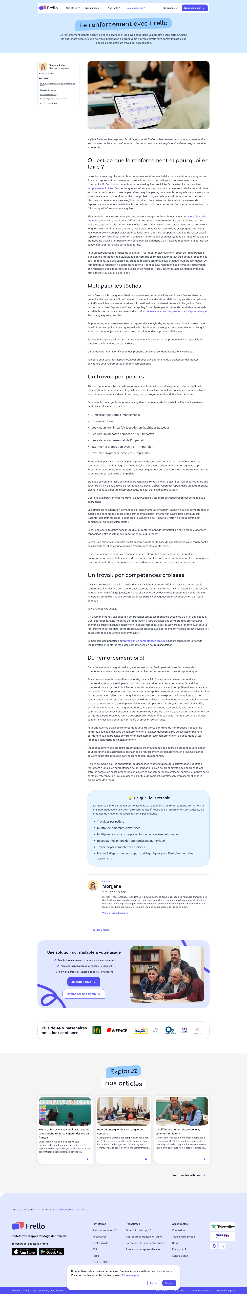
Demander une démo (81, 994)
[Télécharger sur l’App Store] (24, 1251)
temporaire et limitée (100, 188)
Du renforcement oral (48, 103)
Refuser (153, 1283)
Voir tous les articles (186, 1175)
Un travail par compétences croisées (54, 99)
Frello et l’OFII (101, 1262)
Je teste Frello (81, 982)
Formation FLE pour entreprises (145, 1243)
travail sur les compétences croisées (145, 641)
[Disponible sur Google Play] (51, 1251)
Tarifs (95, 1255)
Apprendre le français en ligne (144, 1236)
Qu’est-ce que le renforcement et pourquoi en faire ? (57, 84)
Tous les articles (100, 929)
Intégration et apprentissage (143, 1249)
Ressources (30, 1209)
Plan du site (162, 1290)
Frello (15, 1209)
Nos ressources (135, 7)
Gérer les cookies (200, 1290)
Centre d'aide (180, 1255)
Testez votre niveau (183, 1236)
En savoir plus (130, 1275)
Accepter (169, 1283)
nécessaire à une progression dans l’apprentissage (176, 311)
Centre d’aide (100, 1243)
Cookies (179, 1290)
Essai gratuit (179, 1249)
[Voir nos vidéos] (213, 1246)
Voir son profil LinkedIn (115, 912)
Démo (175, 1243)
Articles (46, 1209)
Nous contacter (192, 7)
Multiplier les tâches (48, 90)
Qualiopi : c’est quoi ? (138, 1230)
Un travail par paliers (48, 94)
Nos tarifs (113, 7)
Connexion (178, 1230)
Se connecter (170, 8)
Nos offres (71, 7)
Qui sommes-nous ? (104, 1230)
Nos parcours (92, 7)
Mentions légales (226, 1290)
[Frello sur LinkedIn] (222, 1246)
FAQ (94, 1249)
